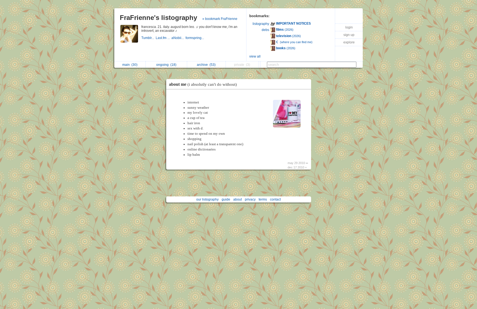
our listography (207, 199)
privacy (250, 199)
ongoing (166, 65)
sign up (348, 35)
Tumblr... (148, 38)
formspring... (195, 38)
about (237, 199)
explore (349, 42)
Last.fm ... (163, 38)
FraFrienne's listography (158, 17)
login (349, 27)
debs (265, 30)
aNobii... (178, 38)
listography (261, 24)
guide (226, 199)
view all (255, 56)
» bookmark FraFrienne (219, 19)
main (129, 65)
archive (206, 65)
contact (275, 199)
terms (263, 199)
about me (203, 84)
